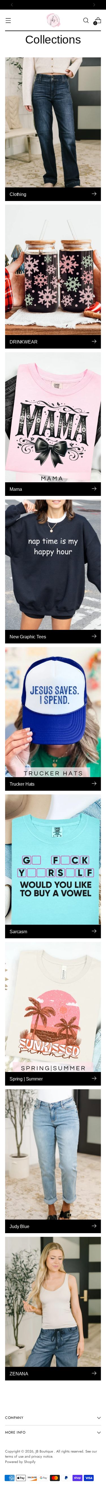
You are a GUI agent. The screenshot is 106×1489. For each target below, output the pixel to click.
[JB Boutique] (53, 20)
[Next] (94, 5)
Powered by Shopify (20, 1461)
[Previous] (12, 5)
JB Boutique (45, 1451)
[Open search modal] (86, 20)
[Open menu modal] (8, 20)
